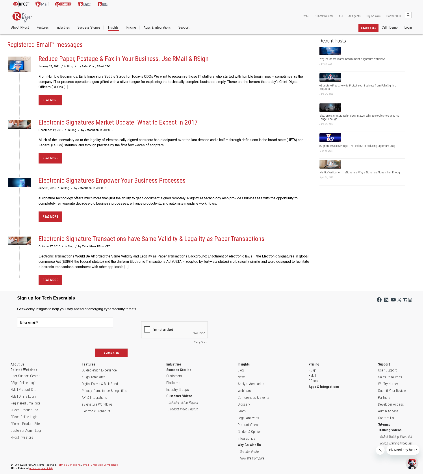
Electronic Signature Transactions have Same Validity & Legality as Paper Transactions (151, 239)
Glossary (244, 404)
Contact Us (386, 418)
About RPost (20, 27)
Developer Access (391, 404)
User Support (387, 370)
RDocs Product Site (24, 410)
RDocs (313, 381)
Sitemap (384, 424)
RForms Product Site (25, 424)
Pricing (131, 27)
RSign (313, 370)
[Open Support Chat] (412, 463)
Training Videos (390, 430)
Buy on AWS (373, 16)
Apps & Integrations (157, 27)
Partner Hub (393, 16)
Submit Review (324, 16)
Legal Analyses (248, 418)
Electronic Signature (96, 411)
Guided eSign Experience (99, 370)
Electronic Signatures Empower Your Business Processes (112, 180)
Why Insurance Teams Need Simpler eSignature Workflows (352, 59)
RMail (312, 375)
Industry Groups (177, 390)
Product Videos (249, 425)
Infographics (246, 438)
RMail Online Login (23, 396)
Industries (63, 27)
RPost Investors (22, 437)
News (241, 377)
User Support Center (25, 376)
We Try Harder (388, 384)
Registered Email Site (26, 403)
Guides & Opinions (250, 432)
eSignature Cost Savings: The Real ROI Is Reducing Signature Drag (357, 145)
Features (43, 27)
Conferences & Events (253, 397)
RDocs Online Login (24, 417)
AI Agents (354, 16)
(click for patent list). (41, 468)
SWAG (306, 16)
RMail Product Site (23, 390)
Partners (384, 397)
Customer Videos (179, 396)
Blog (70, 66)
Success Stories (89, 27)
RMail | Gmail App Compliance (100, 464)
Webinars (244, 391)
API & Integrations (94, 397)
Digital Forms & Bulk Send (100, 384)
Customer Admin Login (27, 430)
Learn (242, 411)
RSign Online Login (23, 383)
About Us (17, 364)
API (341, 16)
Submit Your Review (392, 391)
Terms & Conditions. (69, 464)
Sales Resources (390, 377)
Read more (50, 100)
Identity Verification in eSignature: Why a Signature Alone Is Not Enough (360, 172)
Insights (113, 27)
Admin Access (388, 411)
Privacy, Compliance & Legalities (104, 391)
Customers (174, 376)
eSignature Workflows (97, 404)
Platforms (173, 383)
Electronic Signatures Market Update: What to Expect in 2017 (118, 122)
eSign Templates (94, 377)
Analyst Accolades (251, 384)
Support (183, 27)
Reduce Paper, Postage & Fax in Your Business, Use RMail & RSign (124, 58)
